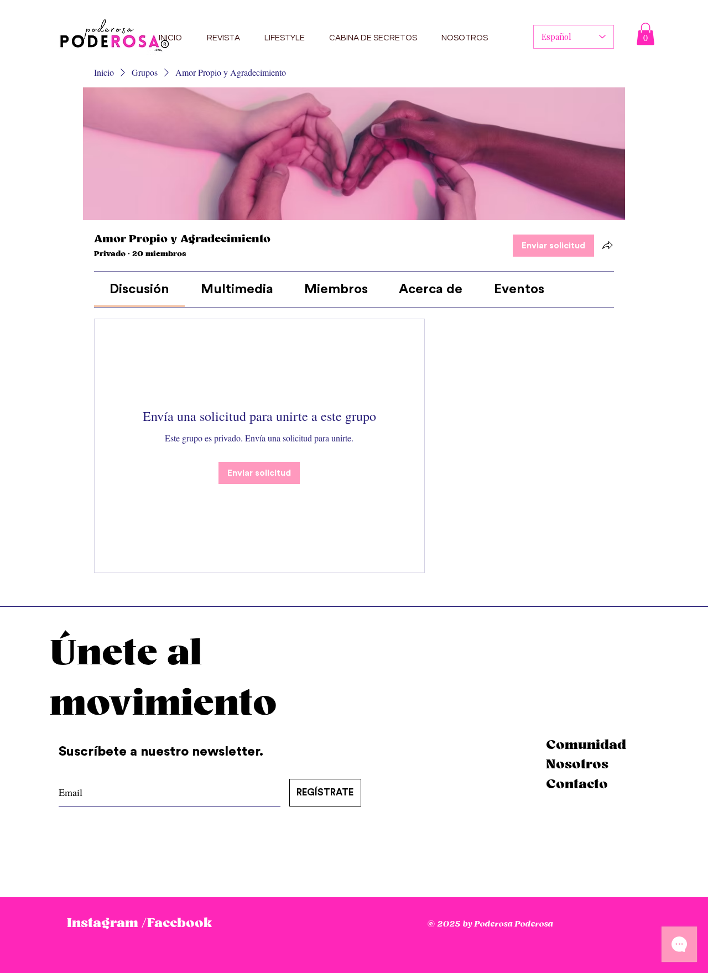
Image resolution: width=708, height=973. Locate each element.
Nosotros (577, 764)
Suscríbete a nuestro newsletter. (163, 751)
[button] (645, 34)
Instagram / (107, 923)
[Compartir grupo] (607, 245)
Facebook (179, 923)
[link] (139, 289)
